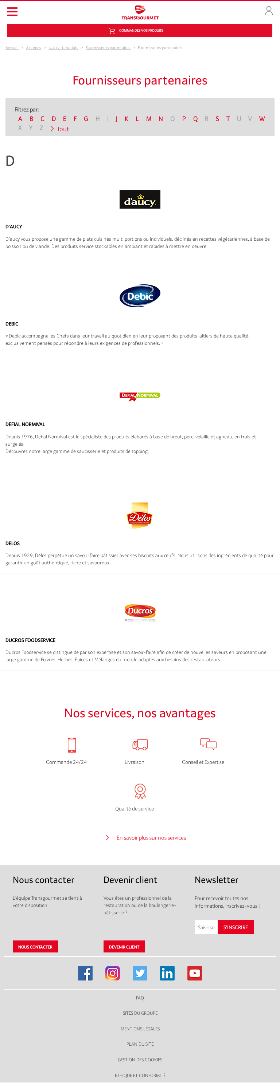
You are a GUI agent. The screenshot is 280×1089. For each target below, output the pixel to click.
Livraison (134, 762)
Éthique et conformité (140, 1075)
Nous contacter (35, 947)
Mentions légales (140, 1028)
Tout (63, 129)
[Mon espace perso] (269, 10)
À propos (33, 47)
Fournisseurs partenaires (108, 47)
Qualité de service (134, 808)
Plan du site (140, 1044)
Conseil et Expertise (203, 762)
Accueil (12, 47)
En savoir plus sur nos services (151, 837)
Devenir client (124, 947)
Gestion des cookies (140, 1059)
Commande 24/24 (66, 762)
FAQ (140, 998)
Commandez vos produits (141, 30)
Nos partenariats (63, 47)
